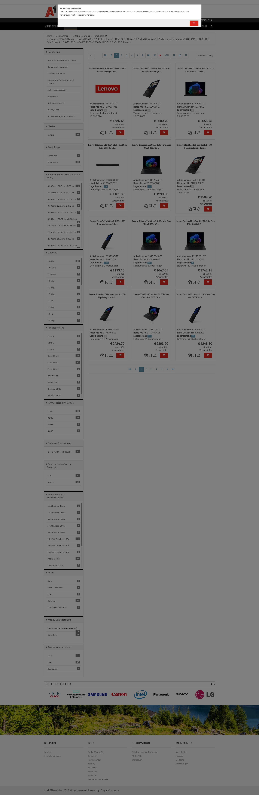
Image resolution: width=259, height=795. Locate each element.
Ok (194, 23)
